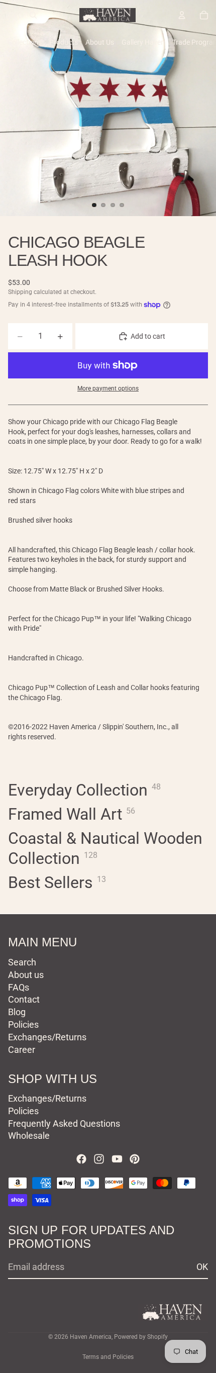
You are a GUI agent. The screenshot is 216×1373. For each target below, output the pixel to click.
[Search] (33, 15)
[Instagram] (99, 1159)
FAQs (18, 987)
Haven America (91, 1336)
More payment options (108, 388)
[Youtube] (117, 1159)
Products (63, 42)
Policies (23, 1024)
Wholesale (29, 1135)
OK (202, 1266)
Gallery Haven (143, 42)
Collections (25, 42)
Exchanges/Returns (47, 1036)
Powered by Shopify (141, 1336)
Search (22, 961)
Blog (17, 1012)
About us (26, 974)
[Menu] (11, 15)
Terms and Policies (108, 1356)
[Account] (182, 15)
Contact (24, 999)
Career (21, 1049)
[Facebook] (81, 1159)
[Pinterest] (135, 1159)
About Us (99, 42)
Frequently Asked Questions (64, 1123)
